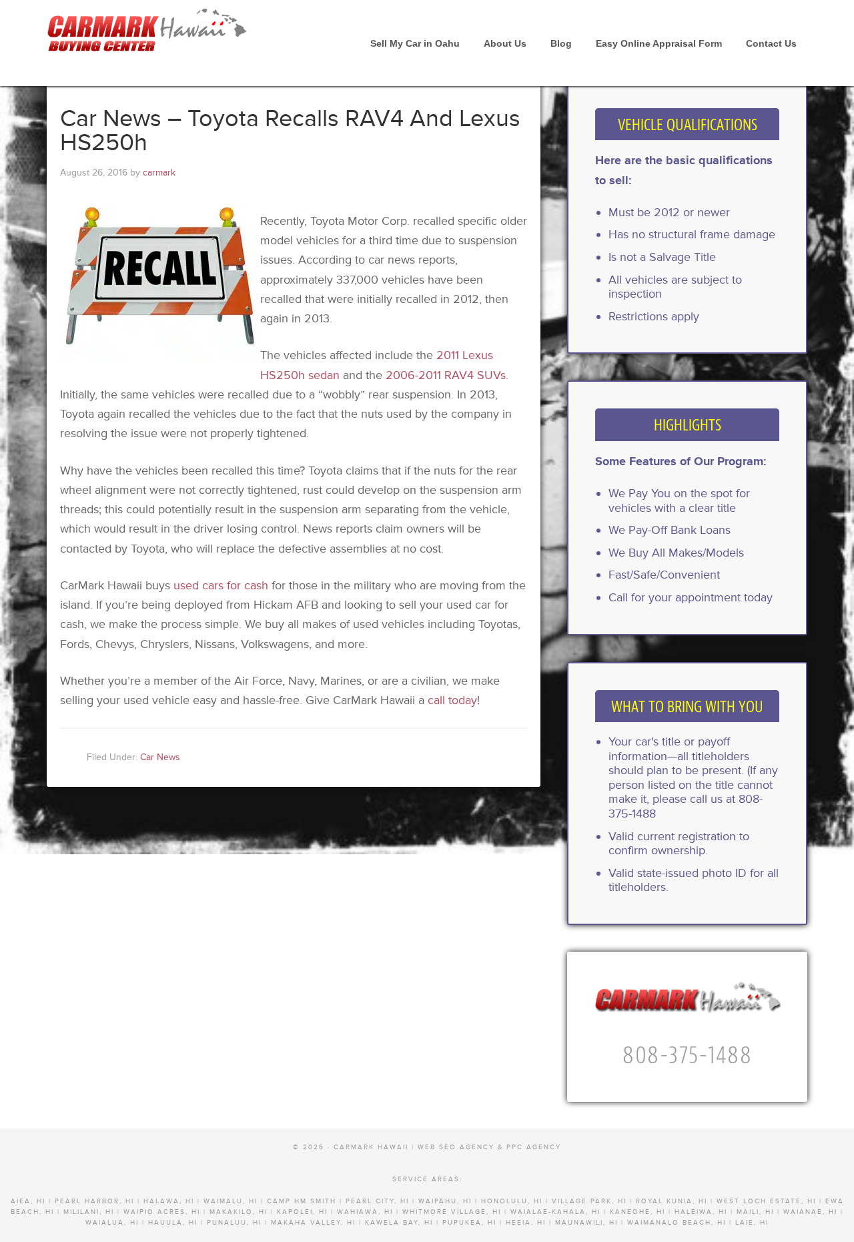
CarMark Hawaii (147, 33)
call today (452, 700)
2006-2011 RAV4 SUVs (446, 375)
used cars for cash (220, 585)
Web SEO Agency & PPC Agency (489, 1147)
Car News (160, 757)
